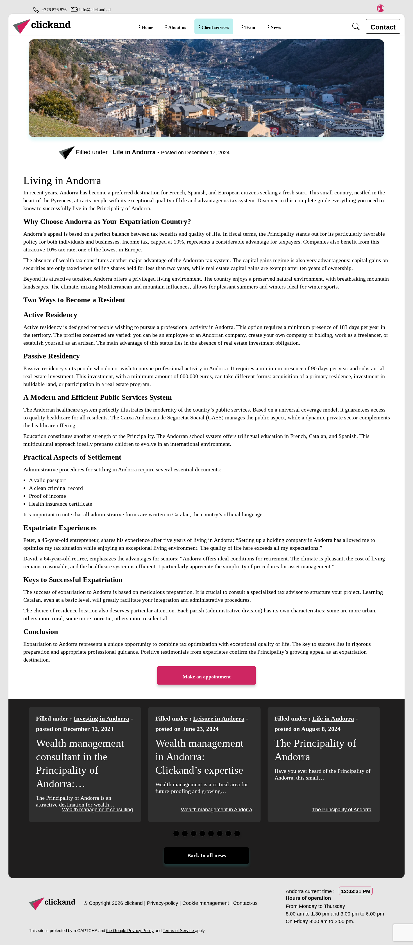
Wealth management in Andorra (97, 809)
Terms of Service (179, 930)
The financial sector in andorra (337, 809)
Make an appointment (207, 677)
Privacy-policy (162, 903)
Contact (383, 27)
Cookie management (205, 903)
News (276, 27)
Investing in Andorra (340, 718)
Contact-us (245, 903)
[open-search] (356, 26)
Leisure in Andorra (99, 718)
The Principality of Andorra (222, 809)
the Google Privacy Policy (130, 930)
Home (147, 27)
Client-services (215, 27)
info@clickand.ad (95, 9)
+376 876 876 (54, 9)
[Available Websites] (380, 8)
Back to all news (206, 855)
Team (249, 27)
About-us (177, 27)
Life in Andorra (134, 152)
